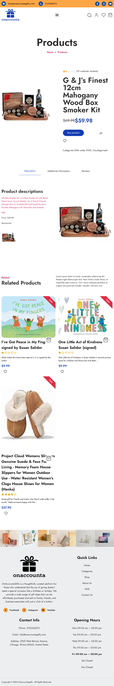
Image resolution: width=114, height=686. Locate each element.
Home (87, 565)
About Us (87, 583)
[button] (57, 14)
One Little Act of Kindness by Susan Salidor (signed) (82, 344)
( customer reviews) (87, 71)
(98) (3, 212)
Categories (87, 571)
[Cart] (110, 14)
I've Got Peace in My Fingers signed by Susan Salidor (25, 344)
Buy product (73, 132)
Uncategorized (100, 150)
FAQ (87, 589)
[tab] (30, 171)
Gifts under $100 (82, 150)
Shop (87, 577)
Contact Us (87, 594)
